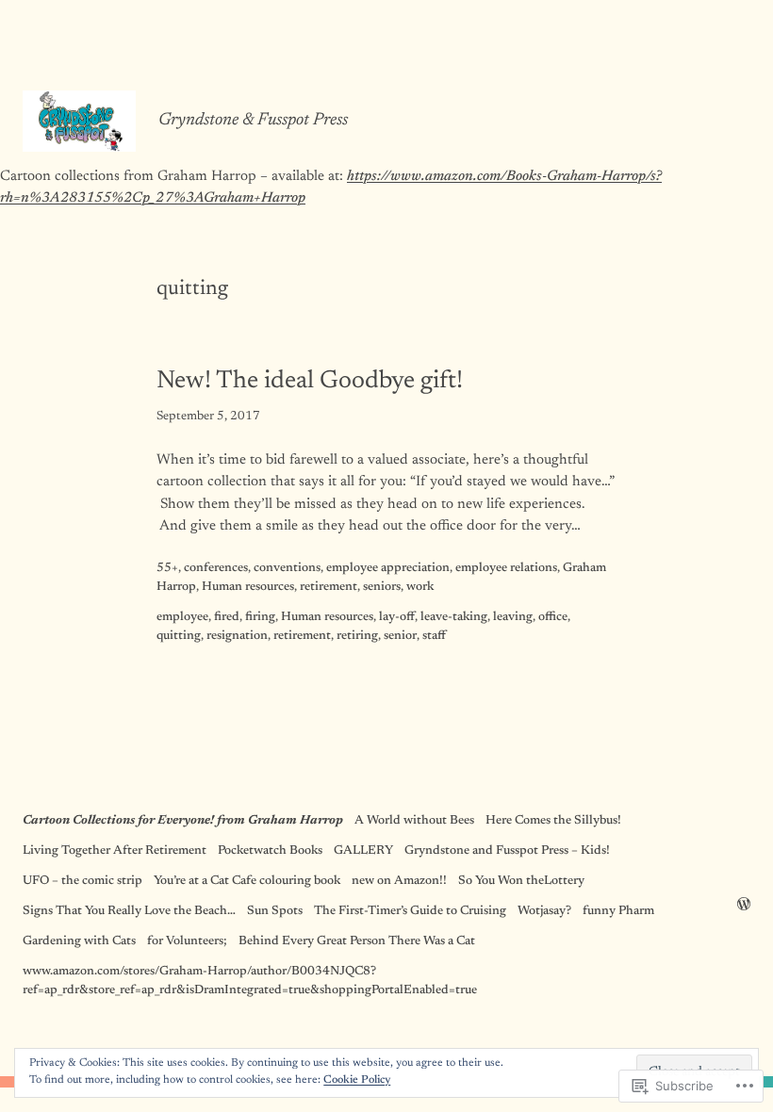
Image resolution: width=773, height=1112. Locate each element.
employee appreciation (388, 568)
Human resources (248, 587)
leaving (513, 617)
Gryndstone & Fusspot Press (253, 120)
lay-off (397, 617)
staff (434, 636)
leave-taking (453, 617)
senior (400, 636)
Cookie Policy (356, 1080)
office (552, 617)
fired (226, 617)
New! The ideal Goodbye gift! (309, 381)
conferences (216, 568)
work (420, 587)
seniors (382, 587)
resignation (237, 636)
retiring (357, 636)
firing (260, 617)
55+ (167, 568)
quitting (178, 636)
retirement (328, 587)
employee (182, 617)
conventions (287, 568)
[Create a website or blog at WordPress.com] (743, 906)
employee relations (506, 568)
